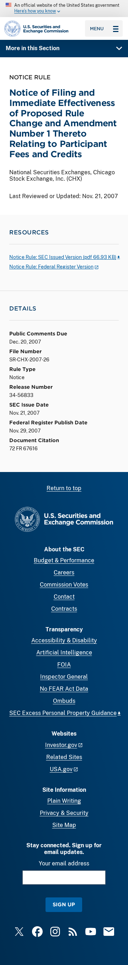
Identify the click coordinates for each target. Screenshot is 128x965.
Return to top (64, 488)
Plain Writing (64, 800)
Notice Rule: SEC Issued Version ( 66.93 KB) (62, 257)
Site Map (64, 825)
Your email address (64, 863)
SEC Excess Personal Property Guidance (63, 713)
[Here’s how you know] (64, 8)
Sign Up (64, 904)
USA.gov (61, 769)
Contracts (64, 608)
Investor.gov (61, 745)
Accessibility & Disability (64, 640)
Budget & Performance (64, 560)
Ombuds (64, 701)
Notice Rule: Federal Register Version (51, 267)
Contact (64, 596)
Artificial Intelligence (64, 652)
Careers (64, 572)
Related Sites (64, 757)
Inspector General (64, 676)
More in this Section (32, 48)
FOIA (64, 664)
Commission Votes (64, 584)
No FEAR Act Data (64, 688)
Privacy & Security (64, 813)
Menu (97, 28)
